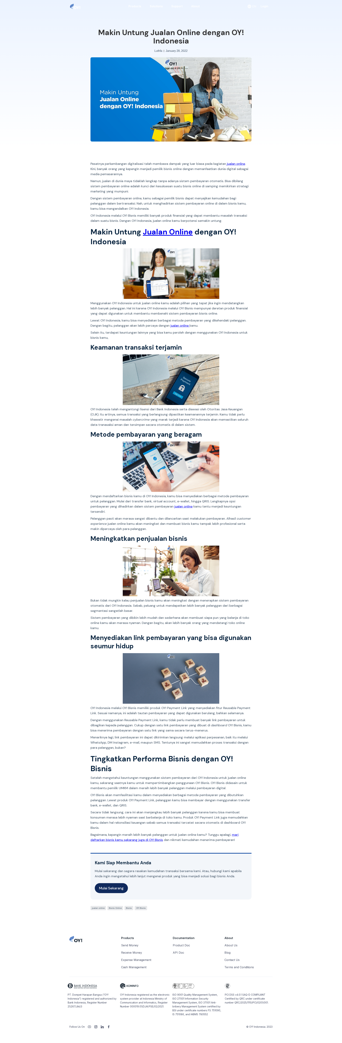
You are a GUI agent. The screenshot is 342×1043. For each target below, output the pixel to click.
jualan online (235, 164)
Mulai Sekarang (111, 888)
